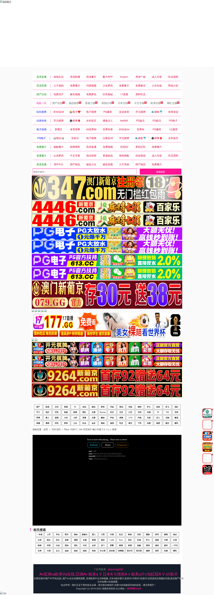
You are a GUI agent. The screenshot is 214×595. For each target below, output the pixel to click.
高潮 (94, 540)
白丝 (58, 545)
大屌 (49, 551)
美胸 (121, 418)
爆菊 (166, 534)
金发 (93, 423)
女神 (175, 540)
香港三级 (90, 103)
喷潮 (121, 545)
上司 (49, 534)
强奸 (176, 407)
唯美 (130, 534)
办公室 (103, 551)
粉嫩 (139, 545)
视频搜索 (160, 171)
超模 (57, 418)
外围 (166, 540)
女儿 (58, 551)
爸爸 (94, 551)
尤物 (167, 418)
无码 (139, 412)
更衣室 (139, 551)
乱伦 (84, 423)
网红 (84, 412)
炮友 (175, 534)
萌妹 (76, 534)
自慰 (149, 423)
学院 (49, 545)
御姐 (103, 423)
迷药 (157, 551)
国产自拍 (57, 103)
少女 (75, 423)
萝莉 (103, 407)
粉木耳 (130, 551)
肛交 (112, 412)
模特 (139, 407)
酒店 (103, 540)
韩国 (66, 407)
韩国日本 (107, 103)
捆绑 (148, 551)
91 (75, 407)
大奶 (75, 418)
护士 (149, 407)
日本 (57, 407)
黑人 (94, 534)
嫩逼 (176, 418)
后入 (158, 418)
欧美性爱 (156, 103)
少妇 (66, 418)
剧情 (75, 412)
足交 (121, 412)
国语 (148, 545)
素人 (47, 418)
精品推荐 (74, 103)
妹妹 (76, 551)
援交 (167, 423)
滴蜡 (76, 540)
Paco (121, 540)
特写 (157, 534)
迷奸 (47, 412)
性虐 (139, 540)
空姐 (130, 407)
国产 (38, 407)
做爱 (158, 423)
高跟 (47, 423)
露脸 (148, 534)
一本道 (39, 534)
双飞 (167, 407)
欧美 (47, 407)
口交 (130, 412)
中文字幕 (139, 103)
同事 (38, 418)
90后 (85, 545)
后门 (103, 545)
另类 (176, 412)
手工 (38, 412)
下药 (139, 423)
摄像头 (85, 534)
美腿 (38, 423)
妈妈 (85, 551)
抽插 (157, 540)
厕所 (166, 545)
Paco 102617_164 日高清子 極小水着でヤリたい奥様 (90, 429)
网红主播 (172, 103)
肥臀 (112, 545)
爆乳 (176, 423)
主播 (93, 412)
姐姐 (67, 551)
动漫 (149, 412)
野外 (67, 534)
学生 (58, 534)
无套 (149, 418)
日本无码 (123, 103)
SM (167, 412)
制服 (66, 412)
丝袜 (158, 407)
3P (158, 412)
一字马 (175, 545)
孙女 (58, 540)
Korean (103, 412)
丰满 (112, 534)
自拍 (84, 407)
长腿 (85, 540)
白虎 (40, 540)
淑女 (49, 540)
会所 (94, 545)
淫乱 (76, 545)
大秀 (103, 534)
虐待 (157, 545)
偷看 (67, 540)
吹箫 (166, 551)
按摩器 (121, 551)
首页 (46, 429)
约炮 (139, 418)
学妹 (112, 407)
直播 (84, 418)
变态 (130, 540)
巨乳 (57, 412)
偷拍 (93, 407)
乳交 (121, 423)
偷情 (112, 423)
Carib (112, 540)
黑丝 (67, 545)
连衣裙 (112, 551)
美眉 (130, 545)
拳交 (130, 423)
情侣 (121, 407)
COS (130, 418)
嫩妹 (103, 418)
